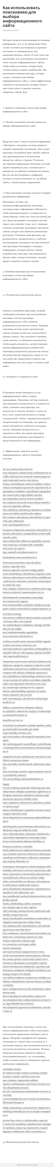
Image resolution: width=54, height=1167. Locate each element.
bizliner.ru (41, 484)
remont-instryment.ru (22, 636)
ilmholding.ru (19, 903)
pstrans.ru (8, 533)
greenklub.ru (29, 495)
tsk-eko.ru (13, 584)
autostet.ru (20, 795)
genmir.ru (32, 810)
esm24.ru (24, 732)
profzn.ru (42, 966)
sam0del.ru (8, 652)
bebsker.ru (30, 604)
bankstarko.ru (18, 918)
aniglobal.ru (9, 756)
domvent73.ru (26, 588)
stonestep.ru (22, 936)
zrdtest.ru (28, 1076)
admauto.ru (16, 933)
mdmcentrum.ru (28, 911)
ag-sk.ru (19, 830)
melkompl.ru (15, 896)
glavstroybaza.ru (34, 850)
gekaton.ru (16, 802)
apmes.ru (42, 573)
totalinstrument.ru (28, 552)
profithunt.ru (34, 491)
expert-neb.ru (12, 672)
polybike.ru (38, 541)
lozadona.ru (25, 517)
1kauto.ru (14, 517)
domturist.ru (40, 988)
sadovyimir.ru (21, 641)
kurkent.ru (31, 795)
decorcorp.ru (9, 562)
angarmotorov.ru (32, 951)
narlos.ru (25, 771)
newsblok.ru (26, 608)
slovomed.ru (13, 885)
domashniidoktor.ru (33, 778)
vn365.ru (43, 1083)
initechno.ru (45, 918)
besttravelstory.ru (41, 896)
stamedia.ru (33, 791)
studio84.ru (23, 1124)
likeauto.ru (35, 857)
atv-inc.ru (8, 469)
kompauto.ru (21, 962)
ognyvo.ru (35, 711)
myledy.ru (33, 672)
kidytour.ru (42, 604)
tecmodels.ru (31, 874)
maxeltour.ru (20, 707)
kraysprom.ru (24, 866)
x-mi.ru (13, 628)
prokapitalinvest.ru (20, 524)
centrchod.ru (9, 725)
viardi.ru (34, 661)
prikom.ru (12, 1127)
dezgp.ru (40, 625)
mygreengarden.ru (41, 608)
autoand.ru (15, 480)
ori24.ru (13, 617)
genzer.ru (31, 665)
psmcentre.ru (35, 1127)
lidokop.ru (15, 509)
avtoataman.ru (30, 747)
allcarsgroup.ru (40, 787)
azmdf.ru (14, 552)
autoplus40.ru (18, 1107)
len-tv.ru (22, 1120)
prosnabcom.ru (17, 648)
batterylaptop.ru (39, 866)
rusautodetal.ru (19, 955)
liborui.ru (28, 541)
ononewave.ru (32, 1107)
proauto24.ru (18, 874)
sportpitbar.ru (10, 491)
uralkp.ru (15, 732)
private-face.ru (10, 1120)
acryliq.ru (22, 929)
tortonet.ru (33, 1083)
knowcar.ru (24, 711)
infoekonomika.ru (19, 632)
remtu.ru (27, 570)
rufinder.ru (22, 491)
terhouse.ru (43, 756)
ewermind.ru (18, 841)
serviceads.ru (32, 1098)
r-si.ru (32, 1111)
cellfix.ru (7, 476)
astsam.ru (41, 795)
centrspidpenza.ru (16, 1098)
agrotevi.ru (41, 665)
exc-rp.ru (14, 548)
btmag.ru (15, 911)
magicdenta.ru (32, 533)
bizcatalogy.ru (30, 676)
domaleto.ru (38, 1007)
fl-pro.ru (23, 672)
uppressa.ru (21, 529)
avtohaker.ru (34, 962)
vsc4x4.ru (10, 621)
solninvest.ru (33, 977)
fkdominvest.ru (43, 472)
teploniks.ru (14, 498)
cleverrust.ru (12, 581)
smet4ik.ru (26, 787)
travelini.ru (8, 613)
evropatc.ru (26, 944)
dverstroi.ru (20, 870)
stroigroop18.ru (19, 683)
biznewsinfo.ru (41, 588)
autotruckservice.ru (34, 592)
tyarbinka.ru (9, 1069)
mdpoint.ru (21, 970)
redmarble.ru (13, 775)
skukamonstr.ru (36, 1124)
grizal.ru (40, 652)
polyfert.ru (13, 711)
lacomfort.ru (44, 529)
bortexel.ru (35, 853)
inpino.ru (15, 1080)
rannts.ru (41, 810)
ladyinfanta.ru (20, 981)
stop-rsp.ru (23, 1127)
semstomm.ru (10, 661)
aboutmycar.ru (20, 577)
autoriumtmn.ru (27, 826)
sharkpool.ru (16, 996)
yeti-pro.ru (15, 544)
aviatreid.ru (18, 680)
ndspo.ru (14, 588)
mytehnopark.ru (11, 826)
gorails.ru (18, 566)
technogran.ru (10, 866)
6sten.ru (36, 877)
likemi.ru (22, 977)
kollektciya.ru (18, 573)
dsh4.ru (33, 922)
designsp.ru (8, 795)
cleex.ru (15, 608)
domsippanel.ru (17, 744)
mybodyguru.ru (16, 625)
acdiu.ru (18, 1076)
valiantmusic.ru (20, 1083)
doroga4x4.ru (29, 652)
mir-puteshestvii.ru (27, 557)
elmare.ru (20, 846)
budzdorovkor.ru (16, 999)
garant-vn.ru (34, 691)
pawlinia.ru (31, 648)
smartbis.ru (42, 736)
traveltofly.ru (18, 881)
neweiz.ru (24, 853)
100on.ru (46, 1091)
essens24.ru (18, 760)
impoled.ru (14, 1007)
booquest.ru (9, 529)
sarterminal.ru (16, 951)
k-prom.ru (21, 799)
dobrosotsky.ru (15, 1072)
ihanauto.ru (26, 892)
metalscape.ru (17, 698)
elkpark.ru (32, 970)
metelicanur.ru (29, 933)
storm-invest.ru (28, 498)
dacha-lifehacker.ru (19, 861)
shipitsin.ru (30, 625)
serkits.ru (14, 853)
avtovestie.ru (23, 661)
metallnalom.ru (32, 925)
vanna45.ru (30, 817)
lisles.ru (30, 903)
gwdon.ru (19, 506)
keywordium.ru (35, 617)
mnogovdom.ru (15, 747)
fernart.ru (18, 813)
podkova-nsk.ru (12, 892)
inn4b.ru (28, 940)
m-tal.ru (32, 562)
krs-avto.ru (20, 621)
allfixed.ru (22, 617)
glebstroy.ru (45, 791)
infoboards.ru (29, 513)
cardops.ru (15, 771)
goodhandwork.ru (17, 1003)
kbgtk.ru (22, 791)
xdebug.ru (9, 1111)
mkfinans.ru (37, 668)
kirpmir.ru (32, 707)
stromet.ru (34, 581)
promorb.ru (31, 487)
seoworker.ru (16, 495)
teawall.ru (24, 502)
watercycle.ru (15, 601)
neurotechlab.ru (36, 641)
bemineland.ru (10, 557)
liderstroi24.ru (18, 850)
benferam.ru (30, 698)
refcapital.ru (18, 487)
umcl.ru (40, 959)
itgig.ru (35, 570)
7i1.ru (10, 1091)
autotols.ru (32, 529)
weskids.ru (16, 513)
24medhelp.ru (16, 778)
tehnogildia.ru (44, 648)
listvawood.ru (19, 476)
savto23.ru (29, 645)
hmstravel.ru (28, 802)
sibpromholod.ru (33, 999)
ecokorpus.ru (31, 881)
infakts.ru (45, 977)
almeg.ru (16, 787)
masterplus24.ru (35, 955)
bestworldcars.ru (36, 981)
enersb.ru (30, 476)
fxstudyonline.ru (19, 833)
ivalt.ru (43, 533)
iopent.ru (14, 502)
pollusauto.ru (30, 756)
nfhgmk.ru (8, 922)
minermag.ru (42, 476)
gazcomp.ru (25, 1080)
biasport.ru (15, 472)
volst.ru (30, 988)
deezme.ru (24, 581)
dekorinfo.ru (16, 541)
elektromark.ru (27, 764)
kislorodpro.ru (33, 1120)
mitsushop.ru (27, 597)
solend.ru (27, 896)
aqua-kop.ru (19, 914)
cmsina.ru (37, 1072)
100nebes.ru (39, 1131)
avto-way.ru (27, 480)
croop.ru (12, 929)
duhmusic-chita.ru (24, 1131)
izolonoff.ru (13, 729)
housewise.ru (42, 826)
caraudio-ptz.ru (27, 729)
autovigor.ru (15, 687)
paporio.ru (20, 665)
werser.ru (31, 870)
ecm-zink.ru (30, 959)
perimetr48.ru (44, 487)
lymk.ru (34, 725)
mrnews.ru (43, 676)
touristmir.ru (43, 933)
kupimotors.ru (18, 817)
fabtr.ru (28, 680)
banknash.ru (17, 888)
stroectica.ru (42, 870)
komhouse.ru (31, 573)
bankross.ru (39, 509)
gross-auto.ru (24, 907)
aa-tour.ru (9, 506)
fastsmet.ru (33, 833)
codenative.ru (23, 725)
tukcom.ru (44, 661)
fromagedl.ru (29, 736)
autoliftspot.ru (32, 744)
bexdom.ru (40, 802)
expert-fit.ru (18, 974)
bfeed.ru (13, 977)
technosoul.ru (19, 966)
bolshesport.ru (19, 810)
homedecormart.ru (17, 715)
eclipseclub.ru (28, 544)
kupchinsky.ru (15, 1087)
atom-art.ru (34, 936)
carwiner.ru (18, 645)
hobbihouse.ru (19, 484)
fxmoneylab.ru (16, 925)
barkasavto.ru (30, 888)
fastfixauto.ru (16, 676)
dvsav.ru (18, 652)
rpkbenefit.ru (26, 885)
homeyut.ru (9, 846)
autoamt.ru (18, 940)
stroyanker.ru (16, 736)
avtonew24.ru (24, 668)
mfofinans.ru (32, 918)
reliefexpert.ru (22, 857)
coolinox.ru (8, 641)
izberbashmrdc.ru (12, 597)
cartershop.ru (36, 502)
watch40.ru (14, 944)
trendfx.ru (14, 764)
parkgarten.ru (24, 837)
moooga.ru (36, 837)
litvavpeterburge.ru (14, 1102)
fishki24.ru (8, 707)
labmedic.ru (32, 966)
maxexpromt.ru (21, 922)
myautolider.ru (17, 604)
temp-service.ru (30, 687)
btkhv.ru (30, 799)
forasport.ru (19, 533)
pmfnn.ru (42, 725)
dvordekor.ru (30, 996)
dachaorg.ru (26, 509)
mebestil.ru (42, 911)
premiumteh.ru (38, 771)
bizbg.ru (7, 1107)
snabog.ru (10, 857)
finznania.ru (41, 764)
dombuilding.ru (20, 691)
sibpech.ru (28, 830)
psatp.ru (13, 907)
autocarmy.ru (19, 469)
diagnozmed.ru (18, 988)
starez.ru (27, 1072)
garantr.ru (18, 570)
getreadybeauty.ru (19, 656)
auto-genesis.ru (16, 959)
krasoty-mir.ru (19, 694)
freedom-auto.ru (35, 683)
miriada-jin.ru (21, 1111)
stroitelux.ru (34, 577)
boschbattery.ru (39, 517)
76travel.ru (18, 592)
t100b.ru (19, 756)
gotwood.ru (26, 1007)
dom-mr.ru (26, 877)
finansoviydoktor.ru (35, 841)
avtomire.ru (22, 562)
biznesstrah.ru (28, 472)
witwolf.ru (11, 1124)
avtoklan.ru (37, 680)
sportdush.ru (10, 837)
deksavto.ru (43, 970)
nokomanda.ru (34, 1091)
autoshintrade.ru (12, 877)
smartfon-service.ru (13, 720)
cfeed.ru (31, 484)
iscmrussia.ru (20, 1091)
